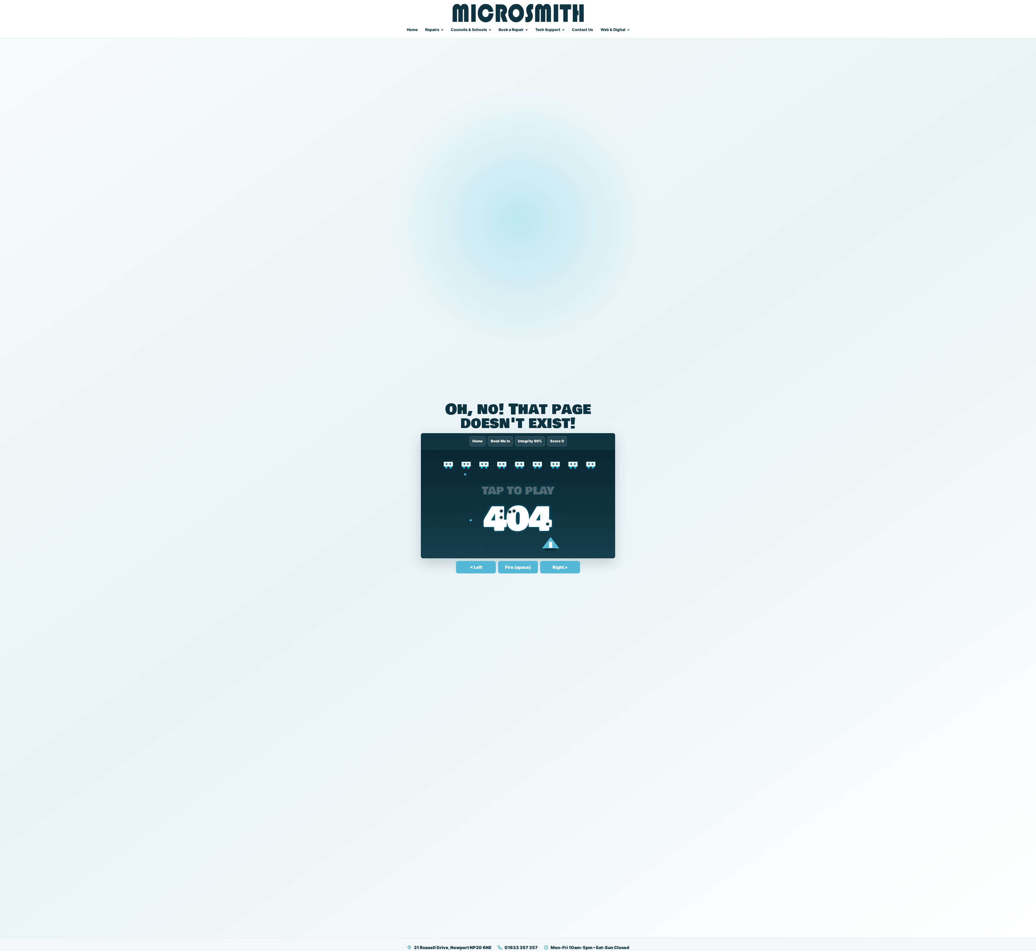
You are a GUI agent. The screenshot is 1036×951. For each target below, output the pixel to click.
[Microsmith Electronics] (518, 13)
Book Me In (500, 441)
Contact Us (582, 29)
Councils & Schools (469, 29)
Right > (560, 567)
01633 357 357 (521, 947)
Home (412, 29)
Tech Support (547, 29)
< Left (476, 567)
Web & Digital (613, 29)
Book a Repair (511, 29)
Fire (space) (518, 567)
